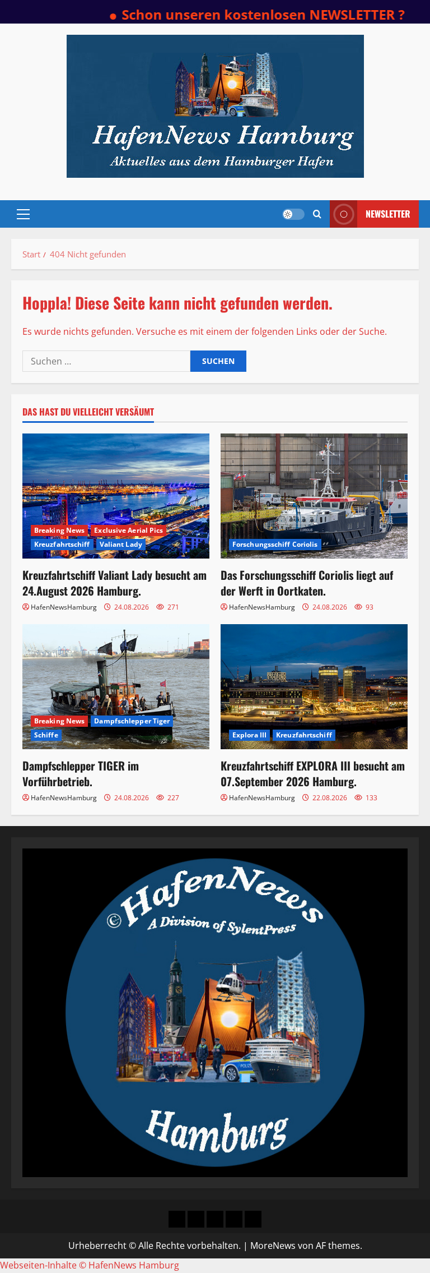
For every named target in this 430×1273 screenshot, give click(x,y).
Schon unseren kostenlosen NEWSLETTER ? (238, 14)
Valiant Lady (121, 544)
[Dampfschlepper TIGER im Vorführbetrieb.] (115, 686)
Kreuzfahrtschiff (62, 544)
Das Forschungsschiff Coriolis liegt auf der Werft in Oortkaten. (307, 582)
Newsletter (388, 213)
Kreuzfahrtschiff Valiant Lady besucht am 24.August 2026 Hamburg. (114, 582)
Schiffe (46, 735)
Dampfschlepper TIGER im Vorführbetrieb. (80, 773)
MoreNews (273, 1245)
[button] (23, 214)
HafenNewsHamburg (64, 607)
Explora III (249, 735)
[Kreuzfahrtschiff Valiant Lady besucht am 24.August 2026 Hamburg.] (115, 496)
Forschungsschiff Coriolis (275, 544)
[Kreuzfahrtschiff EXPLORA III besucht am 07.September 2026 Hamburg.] (314, 686)
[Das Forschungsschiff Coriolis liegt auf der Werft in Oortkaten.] (314, 496)
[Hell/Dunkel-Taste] (293, 214)
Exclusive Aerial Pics (128, 530)
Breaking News (59, 530)
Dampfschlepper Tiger (132, 721)
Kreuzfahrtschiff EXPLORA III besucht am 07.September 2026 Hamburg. (313, 773)
